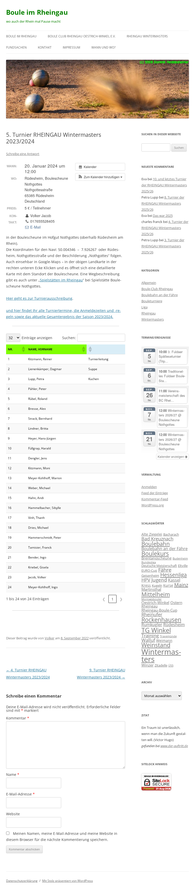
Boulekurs (155, 553)
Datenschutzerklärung (22, 881)
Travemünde (168, 636)
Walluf (148, 640)
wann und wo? (103, 47)
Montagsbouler (151, 599)
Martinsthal (151, 589)
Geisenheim (150, 575)
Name (12, 774)
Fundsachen (16, 47)
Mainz (181, 584)
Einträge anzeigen (37, 337)
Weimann (164, 640)
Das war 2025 (163, 215)
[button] (100, 176)
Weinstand (155, 645)
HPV (145, 580)
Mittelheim (155, 594)
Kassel (174, 580)
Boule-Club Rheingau (157, 288)
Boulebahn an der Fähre (159, 295)
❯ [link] (121, 599)
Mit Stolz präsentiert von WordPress (67, 881)
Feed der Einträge (154, 493)
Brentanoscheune (156, 558)
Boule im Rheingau (37, 12)
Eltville (183, 565)
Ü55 (170, 665)
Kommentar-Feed (154, 499)
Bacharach (171, 534)
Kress (146, 585)
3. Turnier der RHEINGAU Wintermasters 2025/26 (162, 246)
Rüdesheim (174, 624)
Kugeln (157, 585)
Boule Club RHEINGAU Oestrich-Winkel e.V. (82, 36)
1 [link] (112, 599)
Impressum (71, 47)
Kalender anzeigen (171, 456)
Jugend (159, 580)
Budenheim (180, 558)
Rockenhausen (161, 620)
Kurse (168, 585)
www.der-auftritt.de (174, 746)
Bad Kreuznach (157, 538)
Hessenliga (173, 574)
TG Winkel (156, 630)
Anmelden (149, 487)
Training (150, 635)
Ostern (176, 602)
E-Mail (35, 227)
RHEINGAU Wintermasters (147, 36)
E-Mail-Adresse (20, 794)
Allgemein (148, 282)
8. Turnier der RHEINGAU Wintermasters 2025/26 (162, 203)
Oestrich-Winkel (155, 602)
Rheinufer (151, 614)
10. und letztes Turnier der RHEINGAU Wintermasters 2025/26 (164, 185)
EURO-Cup (149, 570)
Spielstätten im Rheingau (61, 280)
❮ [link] (103, 599)
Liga (144, 307)
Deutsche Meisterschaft (159, 565)
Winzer (147, 665)
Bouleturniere (151, 301)
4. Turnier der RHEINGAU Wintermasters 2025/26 (164, 227)
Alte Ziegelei (151, 534)
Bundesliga (148, 562)
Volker (49, 638)
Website (13, 813)
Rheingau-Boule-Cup (159, 610)
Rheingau (148, 313)
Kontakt (45, 47)
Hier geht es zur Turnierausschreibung (39, 298)
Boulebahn (155, 544)
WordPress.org (152, 505)
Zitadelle (161, 665)
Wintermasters (152, 319)
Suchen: (69, 337)
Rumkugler (151, 624)
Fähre (164, 569)
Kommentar (17, 718)
